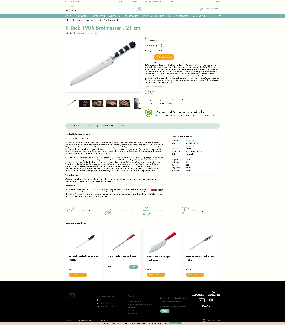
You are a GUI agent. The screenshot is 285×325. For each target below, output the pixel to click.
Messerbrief (104, 300)
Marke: (149, 93)
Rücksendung (132, 307)
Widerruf (131, 310)
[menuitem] (68, 16)
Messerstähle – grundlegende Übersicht (170, 302)
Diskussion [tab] (125, 126)
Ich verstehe (175, 323)
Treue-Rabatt (123, 1)
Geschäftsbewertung (153, 1)
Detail (133, 267)
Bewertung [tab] (108, 126)
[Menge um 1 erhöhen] (153, 55)
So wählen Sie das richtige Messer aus (174, 298)
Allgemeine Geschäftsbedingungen (140, 304)
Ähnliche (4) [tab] (92, 126)
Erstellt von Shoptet (213, 320)
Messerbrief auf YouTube (108, 306)
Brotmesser (190, 140)
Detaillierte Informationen (153, 86)
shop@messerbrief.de (107, 296)
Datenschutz (132, 313)
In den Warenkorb (165, 57)
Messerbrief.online (106, 303)
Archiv (165, 311)
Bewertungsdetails (91, 33)
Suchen (140, 9)
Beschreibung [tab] (74, 126)
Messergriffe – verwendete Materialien (173, 307)
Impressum (136, 1)
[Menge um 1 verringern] (153, 58)
